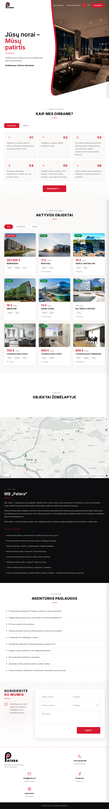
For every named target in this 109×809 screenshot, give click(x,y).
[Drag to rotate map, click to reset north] (106, 425)
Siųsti (88, 730)
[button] (27, 469)
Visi (8, 226)
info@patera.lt (29, 778)
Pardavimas (11, 125)
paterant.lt (29, 793)
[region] (54, 447)
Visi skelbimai (58, 5)
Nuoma (26, 125)
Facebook (80, 778)
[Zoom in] (106, 419)
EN (88, 5)
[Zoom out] (106, 422)
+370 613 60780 (79, 761)
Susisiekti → (54, 189)
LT (84, 5)
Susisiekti (97, 5)
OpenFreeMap (78, 475)
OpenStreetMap (101, 475)
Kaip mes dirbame (73, 5)
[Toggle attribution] (106, 476)
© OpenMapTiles (86, 475)
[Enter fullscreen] (106, 430)
